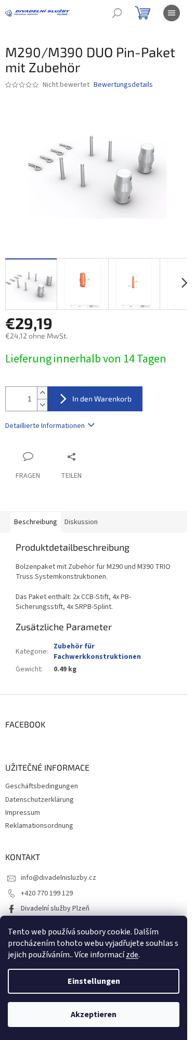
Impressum (22, 813)
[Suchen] (117, 13)
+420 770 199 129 (47, 893)
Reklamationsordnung (39, 826)
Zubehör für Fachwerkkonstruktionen (97, 651)
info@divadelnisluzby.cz (58, 878)
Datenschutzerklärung (39, 800)
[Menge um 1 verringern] (42, 405)
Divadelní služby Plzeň (55, 908)
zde (132, 954)
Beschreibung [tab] (35, 522)
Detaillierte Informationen (45, 426)
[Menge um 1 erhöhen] (42, 393)
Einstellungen (94, 981)
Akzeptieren (93, 1014)
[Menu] (171, 13)
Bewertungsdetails (123, 85)
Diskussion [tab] (81, 522)
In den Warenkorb (102, 398)
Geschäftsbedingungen (41, 786)
